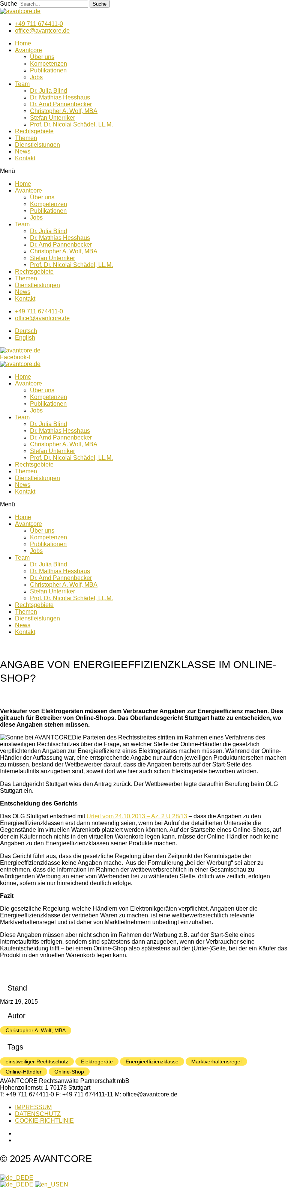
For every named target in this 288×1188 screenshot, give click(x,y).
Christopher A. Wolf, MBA (64, 111)
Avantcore (28, 50)
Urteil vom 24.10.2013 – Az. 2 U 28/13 (137, 816)
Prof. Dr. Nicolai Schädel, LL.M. (71, 124)
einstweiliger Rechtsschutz (37, 1062)
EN (64, 1184)
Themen (26, 138)
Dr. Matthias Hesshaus (60, 97)
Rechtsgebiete (34, 131)
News (22, 151)
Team (22, 84)
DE (29, 1177)
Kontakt (25, 158)
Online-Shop (69, 1072)
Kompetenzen (48, 63)
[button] (144, 171)
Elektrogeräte (97, 1062)
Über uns (42, 57)
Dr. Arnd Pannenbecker (61, 104)
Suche (8, 3)
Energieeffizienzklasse (152, 1062)
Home (23, 43)
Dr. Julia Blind (48, 90)
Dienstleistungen (37, 145)
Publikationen (48, 70)
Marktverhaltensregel (216, 1062)
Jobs (36, 77)
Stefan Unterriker (52, 117)
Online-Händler (24, 1072)
